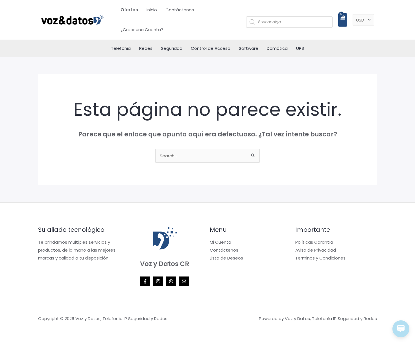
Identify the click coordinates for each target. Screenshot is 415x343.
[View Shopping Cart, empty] (342, 20)
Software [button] (248, 48)
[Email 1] (184, 281)
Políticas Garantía (314, 242)
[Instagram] (158, 281)
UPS (300, 48)
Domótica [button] (277, 48)
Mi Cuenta (220, 242)
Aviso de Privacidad (315, 250)
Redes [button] (145, 48)
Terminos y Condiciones (320, 258)
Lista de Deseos (226, 258)
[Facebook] (145, 281)
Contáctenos (179, 10)
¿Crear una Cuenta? (142, 30)
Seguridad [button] (171, 48)
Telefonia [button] (121, 48)
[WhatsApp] (171, 281)
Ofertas (129, 10)
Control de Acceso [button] (210, 48)
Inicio (152, 10)
